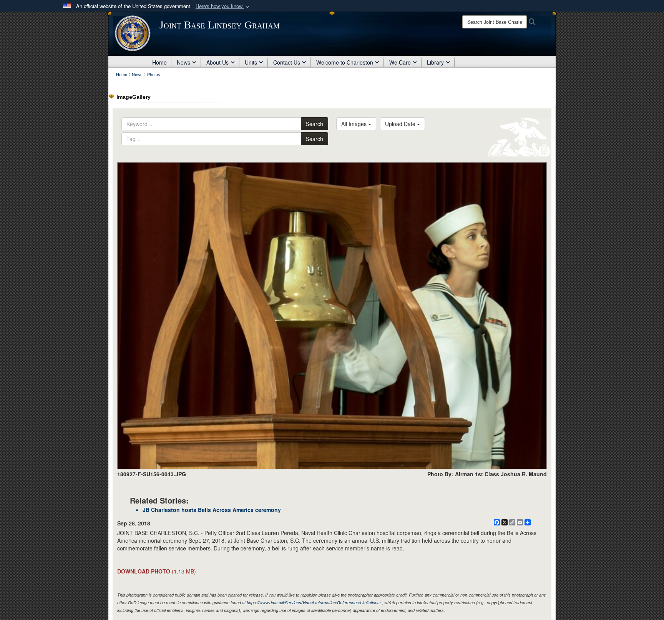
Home (159, 62)
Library (435, 62)
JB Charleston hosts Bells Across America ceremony (212, 510)
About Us (217, 62)
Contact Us (286, 62)
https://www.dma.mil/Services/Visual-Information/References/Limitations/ (314, 602)
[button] (223, 6)
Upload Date (401, 124)
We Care (400, 62)
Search (314, 124)
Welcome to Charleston (344, 62)
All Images (354, 124)
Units (251, 62)
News (183, 62)
